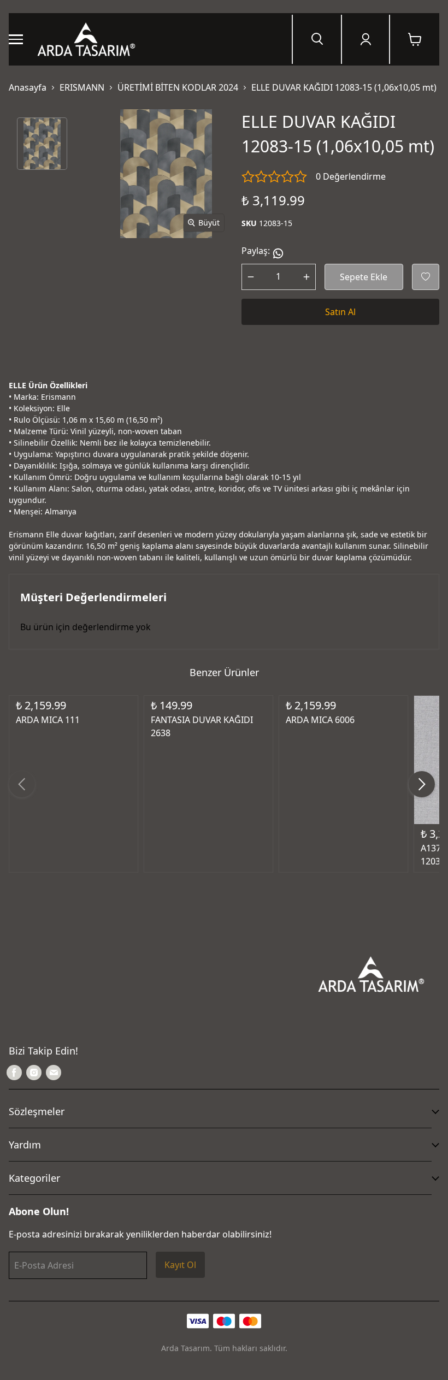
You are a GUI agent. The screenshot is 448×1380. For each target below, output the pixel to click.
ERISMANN (82, 87)
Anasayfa (27, 87)
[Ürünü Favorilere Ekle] (425, 277)
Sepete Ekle (363, 277)
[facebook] (14, 1072)
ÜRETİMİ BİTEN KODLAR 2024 (177, 87)
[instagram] (34, 1072)
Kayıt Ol (180, 1265)
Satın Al (340, 312)
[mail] (53, 1072)
